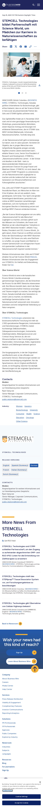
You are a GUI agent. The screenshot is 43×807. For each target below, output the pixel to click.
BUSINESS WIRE (8, 564)
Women (19, 406)
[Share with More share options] (35, 46)
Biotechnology (22, 410)
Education (20, 417)
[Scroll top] (35, 669)
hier (12, 265)
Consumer (20, 414)
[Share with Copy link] (30, 46)
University (34, 410)
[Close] (40, 782)
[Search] (34, 5)
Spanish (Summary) (20, 465)
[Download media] (39, 85)
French (6, 470)
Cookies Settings (21, 796)
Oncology (30, 417)
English (6, 465)
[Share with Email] (25, 46)
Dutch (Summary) (10, 474)
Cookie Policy (7, 790)
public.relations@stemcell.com (14, 399)
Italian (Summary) (19, 470)
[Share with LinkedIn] (11, 46)
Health (29, 414)
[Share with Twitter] (16, 46)
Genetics (28, 406)
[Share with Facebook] (20, 46)
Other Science (21, 421)
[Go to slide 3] (26, 93)
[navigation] (38, 5)
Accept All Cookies (21, 803)
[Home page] (11, 5)
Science (37, 414)
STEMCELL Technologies (12, 318)
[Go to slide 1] (19, 93)
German (34, 465)
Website (33, 257)
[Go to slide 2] (22, 93)
